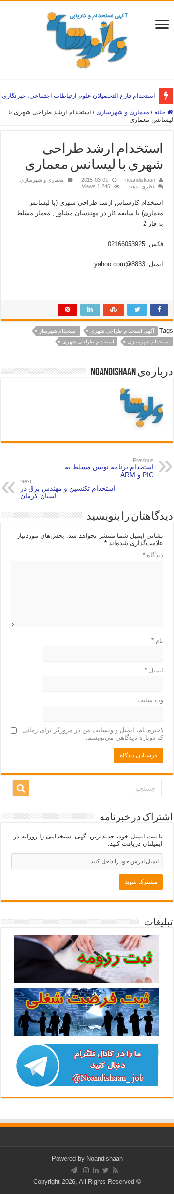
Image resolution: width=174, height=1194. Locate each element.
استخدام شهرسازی (149, 341)
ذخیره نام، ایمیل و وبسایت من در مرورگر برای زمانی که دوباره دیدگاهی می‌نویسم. (92, 734)
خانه (160, 112)
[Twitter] (106, 1170)
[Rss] (115, 1170)
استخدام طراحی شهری (88, 341)
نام (157, 640)
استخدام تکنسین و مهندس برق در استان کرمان (68, 489)
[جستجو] (21, 788)
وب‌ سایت (150, 700)
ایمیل (154, 670)
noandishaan (140, 180)
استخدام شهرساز (58, 331)
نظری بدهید (141, 186)
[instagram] (86, 1170)
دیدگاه (153, 555)
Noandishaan (105, 1158)
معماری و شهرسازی (122, 112)
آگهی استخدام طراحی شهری (122, 331)
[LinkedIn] (96, 1170)
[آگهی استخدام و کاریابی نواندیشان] (87, 38)
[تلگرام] (74, 1170)
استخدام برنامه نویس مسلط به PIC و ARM (109, 468)
